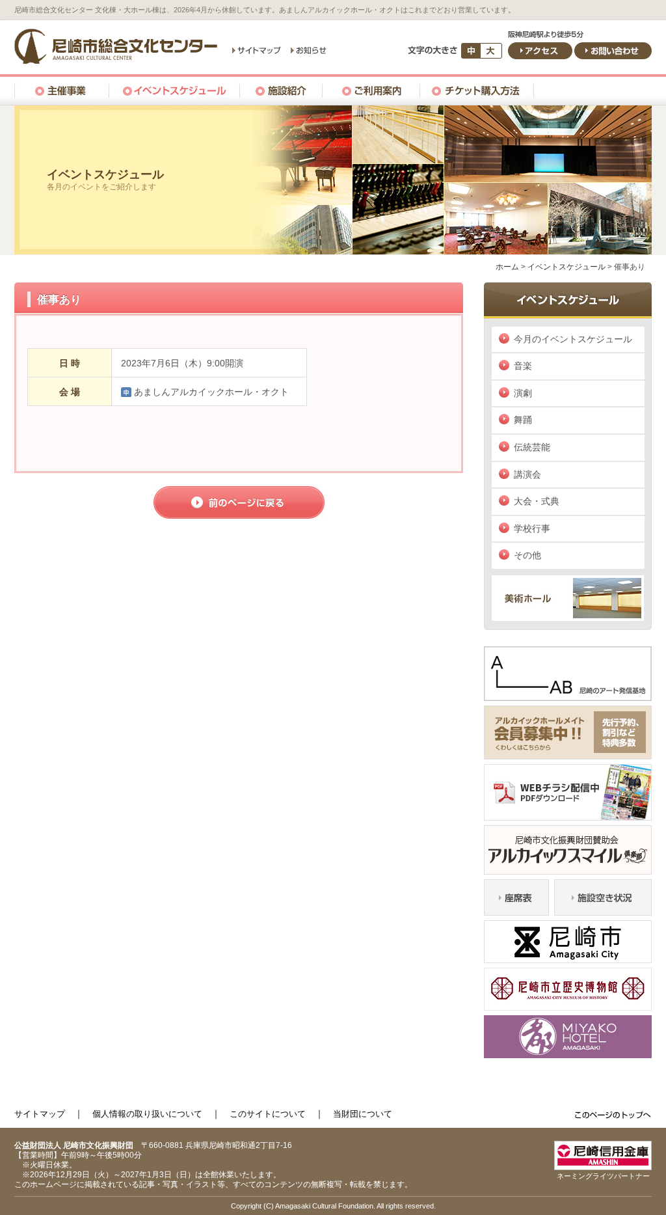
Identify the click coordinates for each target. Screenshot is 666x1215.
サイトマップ (39, 1114)
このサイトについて (268, 1114)
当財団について (362, 1114)
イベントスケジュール (566, 266)
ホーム (507, 266)
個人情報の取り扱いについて (147, 1114)
